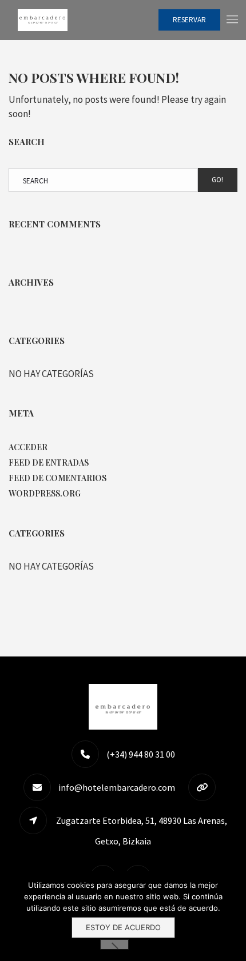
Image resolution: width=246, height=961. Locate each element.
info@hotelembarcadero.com (116, 787)
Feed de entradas (49, 462)
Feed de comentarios (57, 478)
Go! (217, 180)
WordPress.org (45, 493)
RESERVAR (189, 20)
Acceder (28, 447)
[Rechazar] (114, 944)
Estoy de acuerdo (123, 927)
